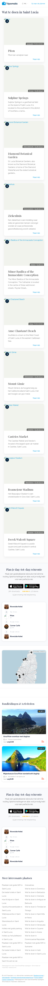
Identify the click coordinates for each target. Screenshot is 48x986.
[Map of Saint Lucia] (24, 667)
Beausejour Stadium (20, 489)
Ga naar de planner (38, 4)
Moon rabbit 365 (28, 146)
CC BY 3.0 (40, 264)
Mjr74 (31, 324)
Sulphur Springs (18, 98)
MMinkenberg (29, 376)
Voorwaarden (6, 977)
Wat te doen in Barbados (35, 892)
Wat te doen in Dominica (35, 889)
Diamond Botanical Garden (20, 155)
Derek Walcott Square (21, 539)
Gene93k (30, 429)
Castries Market (18, 436)
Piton (11, 50)
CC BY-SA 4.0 (39, 91)
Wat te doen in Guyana (34, 928)
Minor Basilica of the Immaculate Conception (23, 273)
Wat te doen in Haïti (33, 950)
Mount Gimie (16, 383)
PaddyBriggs (29, 482)
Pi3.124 (31, 91)
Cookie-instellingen (8, 979)
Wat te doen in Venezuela (35, 925)
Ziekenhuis (15, 215)
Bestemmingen (38, 975)
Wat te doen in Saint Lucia (35, 954)
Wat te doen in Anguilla (34, 921)
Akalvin (33, 264)
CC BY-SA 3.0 (39, 209)
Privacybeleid (38, 977)
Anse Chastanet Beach (22, 331)
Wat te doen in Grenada (34, 896)
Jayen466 (30, 44)
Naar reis (36, 59)
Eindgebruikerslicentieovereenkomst (22, 977)
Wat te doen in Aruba (33, 932)
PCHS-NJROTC (28, 209)
